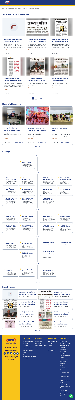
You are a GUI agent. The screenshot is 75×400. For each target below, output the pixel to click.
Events (49, 348)
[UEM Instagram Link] (8, 353)
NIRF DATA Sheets (28, 348)
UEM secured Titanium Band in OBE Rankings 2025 (65, 189)
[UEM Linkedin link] (17, 353)
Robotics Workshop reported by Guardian (61, 323)
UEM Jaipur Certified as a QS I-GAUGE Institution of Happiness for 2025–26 (27, 293)
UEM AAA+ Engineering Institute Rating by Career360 (27, 200)
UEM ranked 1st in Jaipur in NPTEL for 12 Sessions (27, 227)
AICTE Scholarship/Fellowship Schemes (29, 356)
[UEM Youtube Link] (14, 353)
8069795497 (15, 347)
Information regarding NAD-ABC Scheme (65, 386)
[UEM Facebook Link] (5, 353)
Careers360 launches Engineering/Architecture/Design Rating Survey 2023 (51, 244)
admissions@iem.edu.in (11, 350)
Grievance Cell (27, 345)
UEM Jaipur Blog (52, 341)
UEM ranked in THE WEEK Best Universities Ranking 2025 (65, 179)
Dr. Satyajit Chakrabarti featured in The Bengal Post (26, 313)
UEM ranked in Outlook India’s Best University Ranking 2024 (27, 216)
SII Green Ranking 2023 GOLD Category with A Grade (65, 244)
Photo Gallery (51, 350)
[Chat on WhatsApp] (71, 396)
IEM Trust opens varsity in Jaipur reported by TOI (62, 313)
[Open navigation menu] (71, 2)
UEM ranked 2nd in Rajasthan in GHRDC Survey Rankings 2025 (48, 179)
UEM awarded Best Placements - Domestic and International (11, 227)
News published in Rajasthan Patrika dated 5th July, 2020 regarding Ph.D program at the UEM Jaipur (62, 293)
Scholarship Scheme (41, 345)
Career (37, 348)
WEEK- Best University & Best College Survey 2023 (48, 253)
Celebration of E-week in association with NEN (26, 323)
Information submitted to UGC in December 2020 (65, 343)
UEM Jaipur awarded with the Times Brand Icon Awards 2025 (27, 189)
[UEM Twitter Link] (11, 353)
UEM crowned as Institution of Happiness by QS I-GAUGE (11, 179)
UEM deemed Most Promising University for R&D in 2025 (48, 200)
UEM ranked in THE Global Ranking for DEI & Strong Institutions (65, 216)
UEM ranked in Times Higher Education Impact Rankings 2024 (48, 216)
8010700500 (8, 347)
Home (5, 11)
